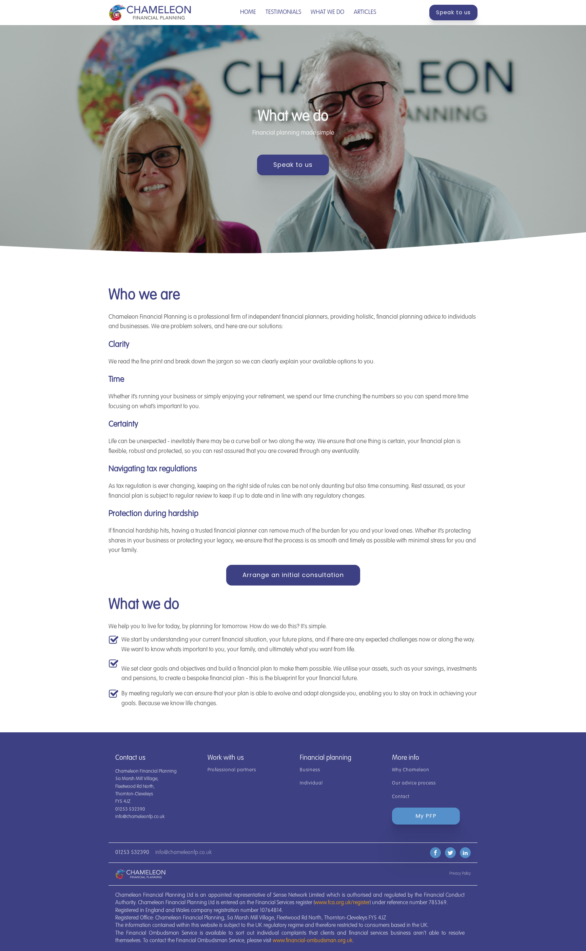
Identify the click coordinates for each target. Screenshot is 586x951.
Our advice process (414, 783)
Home (248, 12)
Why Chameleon (410, 770)
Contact (400, 796)
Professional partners (232, 770)
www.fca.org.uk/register (342, 903)
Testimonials (283, 12)
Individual (311, 783)
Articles (365, 12)
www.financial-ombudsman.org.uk (312, 941)
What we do (327, 12)
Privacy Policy (460, 874)
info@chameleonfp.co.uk (183, 852)
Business (310, 770)
